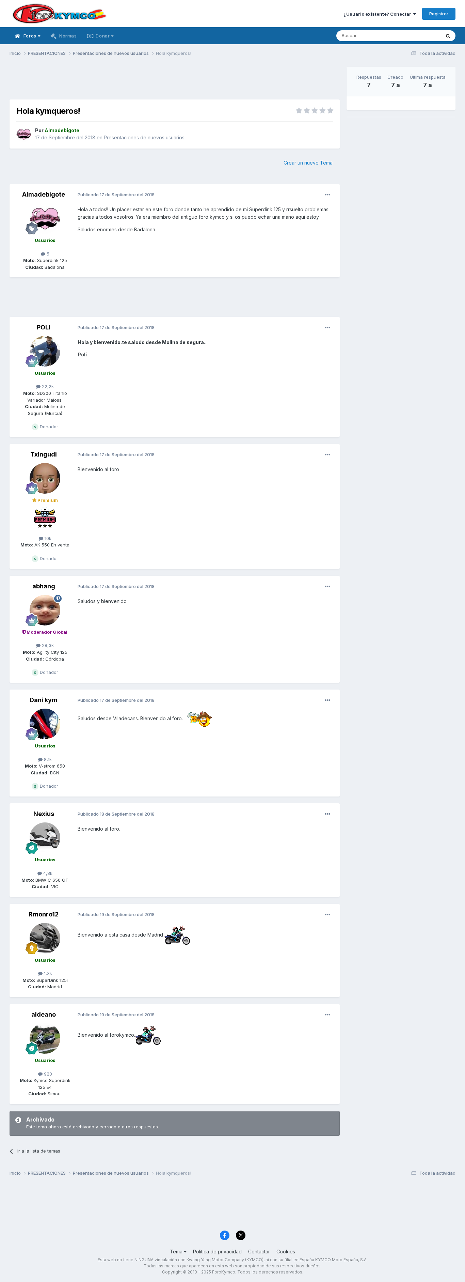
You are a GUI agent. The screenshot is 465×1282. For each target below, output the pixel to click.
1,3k (47, 973)
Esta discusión (416, 35)
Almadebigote (43, 194)
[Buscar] (447, 35)
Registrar (438, 13)
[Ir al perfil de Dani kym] (45, 724)
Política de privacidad (217, 1251)
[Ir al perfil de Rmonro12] (45, 938)
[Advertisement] (175, 82)
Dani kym (44, 700)
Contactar (259, 1251)
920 (47, 1074)
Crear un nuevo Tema (308, 163)
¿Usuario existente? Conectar (378, 14)
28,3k (47, 645)
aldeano (43, 1014)
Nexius (43, 813)
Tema (177, 1251)
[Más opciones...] (327, 195)
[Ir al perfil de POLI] (45, 351)
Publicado (116, 194)
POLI (43, 327)
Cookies (285, 1251)
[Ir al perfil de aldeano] (45, 1038)
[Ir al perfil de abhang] (45, 610)
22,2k (47, 386)
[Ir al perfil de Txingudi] (45, 478)
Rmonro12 (44, 914)
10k (47, 538)
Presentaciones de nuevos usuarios (144, 137)
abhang (43, 586)
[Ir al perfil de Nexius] (45, 837)
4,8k (47, 873)
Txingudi (43, 454)
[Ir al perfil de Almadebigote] (23, 134)
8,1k (47, 759)
